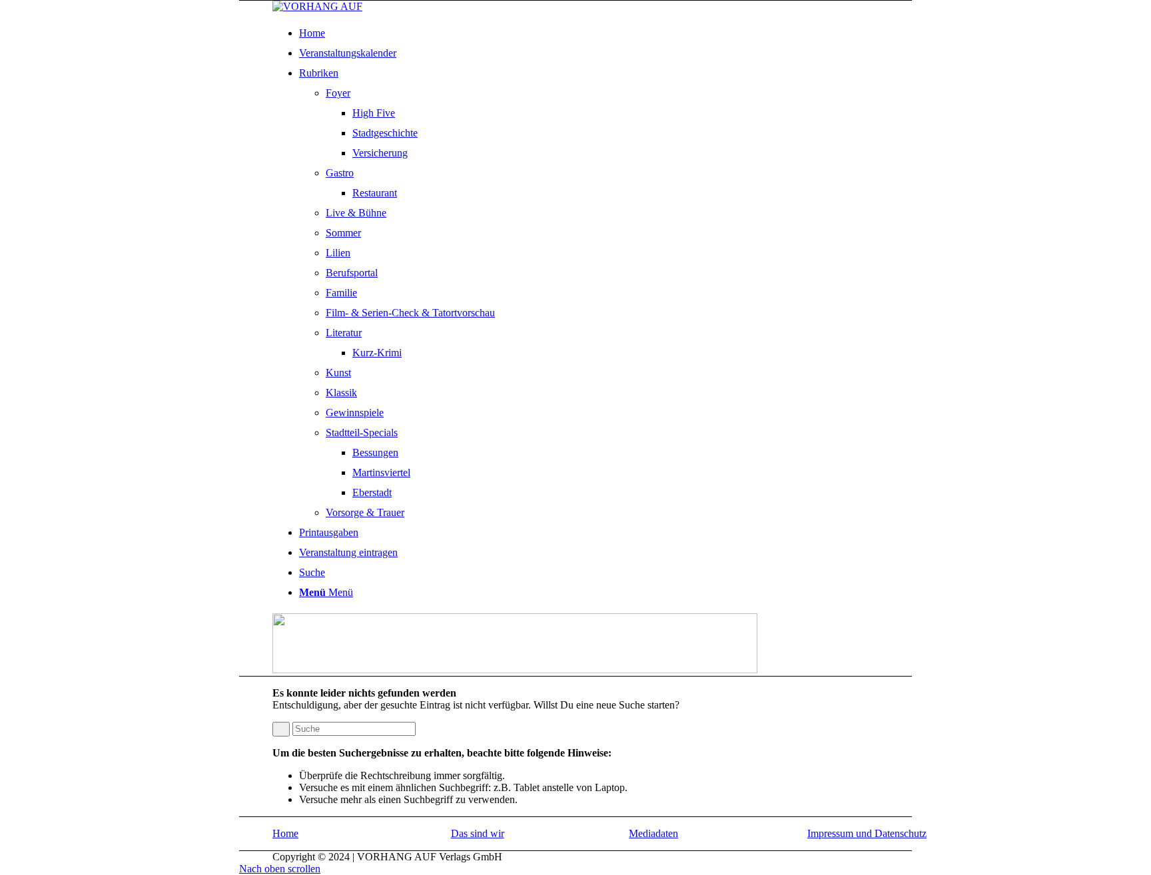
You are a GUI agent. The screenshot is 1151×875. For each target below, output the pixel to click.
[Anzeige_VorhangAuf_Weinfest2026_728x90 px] (514, 669)
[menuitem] (617, 33)
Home (285, 833)
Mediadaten (653, 833)
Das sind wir (477, 833)
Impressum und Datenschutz (867, 833)
